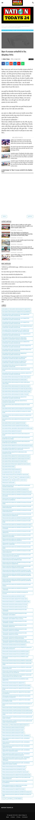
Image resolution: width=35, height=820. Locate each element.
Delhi (11, 477)
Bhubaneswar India (7, 472)
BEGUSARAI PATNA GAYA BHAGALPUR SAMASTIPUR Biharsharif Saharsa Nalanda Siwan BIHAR (14, 358)
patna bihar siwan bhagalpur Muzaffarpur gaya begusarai (15, 657)
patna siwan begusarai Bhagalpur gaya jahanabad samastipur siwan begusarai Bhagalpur (16, 754)
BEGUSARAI (5, 309)
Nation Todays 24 (23, 815)
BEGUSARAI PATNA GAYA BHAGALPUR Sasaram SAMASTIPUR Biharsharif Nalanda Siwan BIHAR (16, 374)
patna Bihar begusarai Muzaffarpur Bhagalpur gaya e (16, 524)
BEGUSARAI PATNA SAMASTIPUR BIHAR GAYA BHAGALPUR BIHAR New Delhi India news (16, 442)
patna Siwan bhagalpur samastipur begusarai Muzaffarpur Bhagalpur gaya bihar (14, 786)
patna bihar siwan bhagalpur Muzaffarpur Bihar (15, 651)
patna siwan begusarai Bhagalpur (19, 724)
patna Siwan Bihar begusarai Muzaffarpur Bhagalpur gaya (16, 795)
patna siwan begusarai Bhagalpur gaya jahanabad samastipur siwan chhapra (16, 763)
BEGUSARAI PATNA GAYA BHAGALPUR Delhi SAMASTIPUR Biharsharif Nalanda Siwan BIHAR (15, 342)
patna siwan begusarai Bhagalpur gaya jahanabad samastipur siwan (16, 746)
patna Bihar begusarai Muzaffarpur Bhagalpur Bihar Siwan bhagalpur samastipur (16, 515)
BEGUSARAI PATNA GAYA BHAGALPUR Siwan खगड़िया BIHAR (16, 377)
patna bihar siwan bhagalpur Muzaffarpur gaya (15, 654)
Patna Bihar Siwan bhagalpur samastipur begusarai (16, 685)
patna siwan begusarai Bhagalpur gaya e (13, 732)
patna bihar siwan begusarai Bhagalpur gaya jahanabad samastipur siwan (14, 633)
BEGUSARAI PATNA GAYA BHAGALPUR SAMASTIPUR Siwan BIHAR (16, 370)
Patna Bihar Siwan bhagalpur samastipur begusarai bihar (16, 689)
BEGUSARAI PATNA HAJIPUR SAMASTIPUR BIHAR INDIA (15, 425)
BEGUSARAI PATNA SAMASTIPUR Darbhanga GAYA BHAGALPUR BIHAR (14, 453)
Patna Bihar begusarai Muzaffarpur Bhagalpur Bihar (16, 492)
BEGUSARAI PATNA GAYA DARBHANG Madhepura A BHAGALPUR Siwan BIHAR (14, 401)
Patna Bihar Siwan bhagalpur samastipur (13, 682)
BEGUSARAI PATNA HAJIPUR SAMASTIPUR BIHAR (13, 423)
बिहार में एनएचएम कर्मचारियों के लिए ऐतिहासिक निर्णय (12, 274)
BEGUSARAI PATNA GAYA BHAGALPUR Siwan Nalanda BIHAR (16, 388)
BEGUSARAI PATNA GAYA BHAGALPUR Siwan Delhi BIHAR (16, 386)
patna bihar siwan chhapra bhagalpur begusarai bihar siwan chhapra (17, 717)
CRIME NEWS (5, 477)
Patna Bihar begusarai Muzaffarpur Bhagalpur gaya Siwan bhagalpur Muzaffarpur (16, 555)
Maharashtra (6, 480)
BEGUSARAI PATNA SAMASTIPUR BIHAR (11, 431)
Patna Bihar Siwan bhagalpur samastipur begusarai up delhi (17, 704)
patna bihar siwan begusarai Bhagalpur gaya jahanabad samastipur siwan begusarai (14, 637)
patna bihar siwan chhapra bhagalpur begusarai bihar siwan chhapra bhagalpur (17, 721)
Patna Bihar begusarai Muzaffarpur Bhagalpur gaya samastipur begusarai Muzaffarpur (16, 540)
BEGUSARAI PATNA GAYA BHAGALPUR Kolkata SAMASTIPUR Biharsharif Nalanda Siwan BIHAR (16, 346)
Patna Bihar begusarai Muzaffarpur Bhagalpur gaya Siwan (16, 547)
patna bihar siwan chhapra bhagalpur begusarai (15, 707)
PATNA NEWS (5, 724)
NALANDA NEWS (15, 480)
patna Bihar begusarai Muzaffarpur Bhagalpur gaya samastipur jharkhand (16, 543)
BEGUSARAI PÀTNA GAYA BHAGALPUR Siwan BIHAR (14, 461)
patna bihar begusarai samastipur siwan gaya (14, 599)
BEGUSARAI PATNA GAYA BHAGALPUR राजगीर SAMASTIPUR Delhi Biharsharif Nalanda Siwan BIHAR (17, 327)
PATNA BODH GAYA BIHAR (8, 482)
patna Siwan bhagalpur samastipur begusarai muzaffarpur (14, 782)
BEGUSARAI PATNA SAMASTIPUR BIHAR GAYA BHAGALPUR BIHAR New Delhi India (16, 438)
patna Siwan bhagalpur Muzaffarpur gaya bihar (15, 772)
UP (5, 798)
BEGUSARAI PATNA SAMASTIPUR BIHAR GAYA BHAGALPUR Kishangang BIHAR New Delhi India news (16, 449)
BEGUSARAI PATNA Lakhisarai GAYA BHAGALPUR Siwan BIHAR (17, 428)
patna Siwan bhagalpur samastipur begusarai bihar (16, 774)
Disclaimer (25, 817)
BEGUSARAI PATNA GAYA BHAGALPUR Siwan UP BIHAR (15, 394)
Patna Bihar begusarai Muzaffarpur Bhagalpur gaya (16, 518)
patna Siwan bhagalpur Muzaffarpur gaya (13, 769)
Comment (31, 59)
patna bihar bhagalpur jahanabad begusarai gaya (15, 601)
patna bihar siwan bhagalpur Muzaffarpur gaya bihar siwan (16, 664)
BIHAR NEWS (17, 472)
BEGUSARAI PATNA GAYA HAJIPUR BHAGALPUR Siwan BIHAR (16, 408)
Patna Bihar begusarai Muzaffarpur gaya (13, 596)
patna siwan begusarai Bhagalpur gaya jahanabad (16, 735)
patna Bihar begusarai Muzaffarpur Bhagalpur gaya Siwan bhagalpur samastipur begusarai (16, 567)
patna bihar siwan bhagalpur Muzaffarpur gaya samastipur (15, 679)
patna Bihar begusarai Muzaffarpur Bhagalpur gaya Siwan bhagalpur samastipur (16, 563)
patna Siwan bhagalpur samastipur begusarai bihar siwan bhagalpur (16, 778)
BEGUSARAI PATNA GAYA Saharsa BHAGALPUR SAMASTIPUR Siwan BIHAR (16, 416)
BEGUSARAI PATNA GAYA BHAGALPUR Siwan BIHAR (14, 379)
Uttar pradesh (18, 798)
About (7, 817)
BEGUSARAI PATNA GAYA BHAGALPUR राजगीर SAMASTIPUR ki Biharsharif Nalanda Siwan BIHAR (16, 334)
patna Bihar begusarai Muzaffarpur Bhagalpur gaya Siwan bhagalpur (16, 551)
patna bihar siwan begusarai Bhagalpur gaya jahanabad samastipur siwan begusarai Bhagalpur (16, 641)
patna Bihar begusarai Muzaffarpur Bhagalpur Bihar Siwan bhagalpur (16, 507)
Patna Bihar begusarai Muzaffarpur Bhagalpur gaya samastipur (16, 532)
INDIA (16, 477)
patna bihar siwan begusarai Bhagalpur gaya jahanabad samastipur (14, 626)
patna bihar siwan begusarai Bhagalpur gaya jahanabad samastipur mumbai (14, 630)
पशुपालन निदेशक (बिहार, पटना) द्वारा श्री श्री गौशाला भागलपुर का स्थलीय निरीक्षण (21, 255)
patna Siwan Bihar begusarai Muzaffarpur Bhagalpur (16, 792)
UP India (10, 798)
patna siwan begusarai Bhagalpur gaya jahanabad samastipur (16, 739)
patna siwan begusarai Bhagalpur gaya (12, 730)
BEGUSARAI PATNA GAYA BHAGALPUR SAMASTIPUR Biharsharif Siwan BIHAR (14, 366)
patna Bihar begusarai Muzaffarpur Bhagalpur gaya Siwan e (16, 585)
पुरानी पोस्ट (30, 216)
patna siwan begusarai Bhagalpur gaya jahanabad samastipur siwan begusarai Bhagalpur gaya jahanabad (16, 759)
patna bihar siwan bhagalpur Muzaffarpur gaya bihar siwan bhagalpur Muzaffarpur (16, 672)
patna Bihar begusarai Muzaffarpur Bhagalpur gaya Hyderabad (16, 528)
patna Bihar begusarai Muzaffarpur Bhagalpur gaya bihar (16, 521)
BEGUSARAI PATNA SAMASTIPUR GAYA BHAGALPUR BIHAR (16, 456)
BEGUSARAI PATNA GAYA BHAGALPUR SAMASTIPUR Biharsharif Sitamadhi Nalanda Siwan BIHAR (14, 362)
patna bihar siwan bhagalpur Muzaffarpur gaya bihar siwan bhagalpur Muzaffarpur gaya (16, 675)
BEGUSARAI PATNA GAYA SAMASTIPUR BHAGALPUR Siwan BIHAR (16, 420)
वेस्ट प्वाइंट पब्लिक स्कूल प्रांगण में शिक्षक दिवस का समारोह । (14, 272)
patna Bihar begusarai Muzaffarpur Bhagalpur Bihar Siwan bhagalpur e (16, 511)
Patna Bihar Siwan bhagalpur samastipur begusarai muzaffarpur (16, 693)
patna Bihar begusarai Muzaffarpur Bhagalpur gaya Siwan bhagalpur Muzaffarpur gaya (16, 559)
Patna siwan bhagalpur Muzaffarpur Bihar (13, 766)
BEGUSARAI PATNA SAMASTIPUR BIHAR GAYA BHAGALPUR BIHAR (16, 434)
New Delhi (23, 480)
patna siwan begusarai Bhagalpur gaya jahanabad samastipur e (16, 743)
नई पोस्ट (4, 216)
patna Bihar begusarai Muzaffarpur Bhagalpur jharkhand (15, 589)
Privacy (18, 817)
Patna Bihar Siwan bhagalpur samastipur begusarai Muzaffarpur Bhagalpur (16, 696)
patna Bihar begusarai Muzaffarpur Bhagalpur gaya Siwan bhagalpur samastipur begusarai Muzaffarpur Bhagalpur (16, 575)
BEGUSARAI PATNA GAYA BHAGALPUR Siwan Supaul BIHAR (16, 391)
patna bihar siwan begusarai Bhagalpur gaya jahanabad (14, 610)
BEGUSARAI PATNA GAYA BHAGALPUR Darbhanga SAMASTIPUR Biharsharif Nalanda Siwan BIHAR (14, 338)
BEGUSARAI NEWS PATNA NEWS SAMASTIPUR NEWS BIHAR (16, 464)
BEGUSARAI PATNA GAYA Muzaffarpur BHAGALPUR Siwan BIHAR (16, 412)
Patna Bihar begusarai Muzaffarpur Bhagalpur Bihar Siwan (16, 503)
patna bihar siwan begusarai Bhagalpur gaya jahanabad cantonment (14, 614)
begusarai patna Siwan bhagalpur (11, 469)
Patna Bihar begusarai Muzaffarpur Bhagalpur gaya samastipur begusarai (16, 536)
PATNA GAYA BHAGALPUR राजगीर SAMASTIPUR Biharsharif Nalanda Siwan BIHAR (16, 486)
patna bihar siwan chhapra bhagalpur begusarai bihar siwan (17, 713)
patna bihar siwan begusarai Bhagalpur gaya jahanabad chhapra (14, 622)
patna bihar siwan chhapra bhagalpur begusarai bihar (17, 710)
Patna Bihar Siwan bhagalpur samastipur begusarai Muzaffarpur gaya (16, 700)
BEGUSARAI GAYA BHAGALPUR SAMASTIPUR (20, 309)
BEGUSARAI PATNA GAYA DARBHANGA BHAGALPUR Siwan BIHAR (16, 405)
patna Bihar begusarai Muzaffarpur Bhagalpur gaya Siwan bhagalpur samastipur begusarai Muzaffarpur (16, 571)
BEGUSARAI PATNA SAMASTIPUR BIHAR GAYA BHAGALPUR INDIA (17, 445)
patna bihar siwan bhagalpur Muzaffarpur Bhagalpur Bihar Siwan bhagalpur (17, 648)
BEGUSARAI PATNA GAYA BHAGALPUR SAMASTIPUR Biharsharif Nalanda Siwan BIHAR (14, 354)
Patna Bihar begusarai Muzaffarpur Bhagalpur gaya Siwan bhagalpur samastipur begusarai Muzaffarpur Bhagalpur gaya (16, 580)
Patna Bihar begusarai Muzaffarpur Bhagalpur (15, 489)
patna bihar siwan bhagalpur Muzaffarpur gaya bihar (16, 660)
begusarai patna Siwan (8, 466)
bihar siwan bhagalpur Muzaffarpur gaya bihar (15, 474)
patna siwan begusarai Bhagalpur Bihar (13, 727)
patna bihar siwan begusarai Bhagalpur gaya (14, 607)
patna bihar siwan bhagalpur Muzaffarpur (13, 644)
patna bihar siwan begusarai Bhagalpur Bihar (14, 604)
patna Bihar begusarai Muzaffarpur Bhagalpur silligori (15, 593)
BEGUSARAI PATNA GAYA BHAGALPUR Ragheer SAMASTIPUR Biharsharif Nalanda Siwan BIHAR (16, 350)
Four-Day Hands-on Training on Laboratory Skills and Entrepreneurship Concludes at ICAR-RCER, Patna (21, 234)
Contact (13, 817)
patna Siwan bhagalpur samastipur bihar (13, 789)
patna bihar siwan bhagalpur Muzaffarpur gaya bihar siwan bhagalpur (16, 668)
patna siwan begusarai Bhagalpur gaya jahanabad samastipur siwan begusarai (16, 750)
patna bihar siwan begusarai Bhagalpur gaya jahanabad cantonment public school (14, 618)
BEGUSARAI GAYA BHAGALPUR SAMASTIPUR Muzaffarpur (16, 311)
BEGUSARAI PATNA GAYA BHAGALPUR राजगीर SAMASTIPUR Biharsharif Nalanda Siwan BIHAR (15, 315)
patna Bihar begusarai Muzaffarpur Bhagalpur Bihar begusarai (16, 495)
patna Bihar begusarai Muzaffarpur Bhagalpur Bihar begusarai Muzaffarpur (16, 499)
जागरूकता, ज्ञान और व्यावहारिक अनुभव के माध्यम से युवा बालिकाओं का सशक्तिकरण (22, 240)
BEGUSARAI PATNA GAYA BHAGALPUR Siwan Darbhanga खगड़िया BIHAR (16, 383)
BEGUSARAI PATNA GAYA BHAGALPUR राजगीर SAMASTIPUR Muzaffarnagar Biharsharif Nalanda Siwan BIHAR (15, 331)
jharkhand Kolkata (24, 477)
